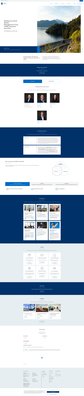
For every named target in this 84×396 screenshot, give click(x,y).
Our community (62, 3)
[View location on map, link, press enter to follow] (42, 358)
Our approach (56, 3)
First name (25, 336)
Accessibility (50, 375)
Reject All (53, 390)
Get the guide (42, 262)
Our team (51, 3)
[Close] (82, 389)
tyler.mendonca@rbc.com (35, 380)
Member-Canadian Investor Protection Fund (51, 379)
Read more (42, 291)
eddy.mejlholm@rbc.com (26, 375)
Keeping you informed (57, 375)
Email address (26, 341)
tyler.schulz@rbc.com (34, 374)
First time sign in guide (58, 374)
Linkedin (33, 376)
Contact (80, 3)
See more (42, 321)
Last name (45, 336)
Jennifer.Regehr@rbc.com (26, 380)
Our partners (51, 81)
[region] (42, 358)
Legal (49, 374)
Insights (74, 3)
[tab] (17, 184)
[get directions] (42, 358)
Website (43, 376)
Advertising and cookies (51, 381)
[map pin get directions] (42, 358)
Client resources (69, 3)
